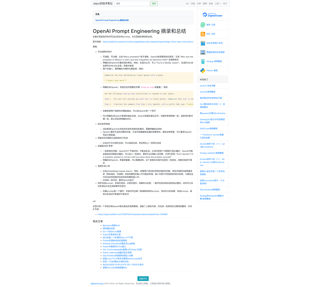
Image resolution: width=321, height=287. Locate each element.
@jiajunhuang (97, 283)
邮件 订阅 (210, 24)
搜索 (154, 3)
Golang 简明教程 (214, 61)
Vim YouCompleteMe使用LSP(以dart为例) (122, 249)
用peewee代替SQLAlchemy (212, 113)
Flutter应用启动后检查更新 (115, 240)
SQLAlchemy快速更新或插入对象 (118, 255)
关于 (225, 3)
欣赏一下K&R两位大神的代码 (116, 261)
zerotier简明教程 (207, 92)
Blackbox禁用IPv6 (111, 225)
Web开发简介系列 (214, 43)
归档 (193, 3)
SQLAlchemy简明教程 (210, 189)
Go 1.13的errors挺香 (112, 231)
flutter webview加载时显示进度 (117, 252)
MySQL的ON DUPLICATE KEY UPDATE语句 (123, 264)
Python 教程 (212, 70)
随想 (205, 3)
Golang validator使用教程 (212, 153)
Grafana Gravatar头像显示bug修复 (119, 243)
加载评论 (143, 278)
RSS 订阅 (210, 34)
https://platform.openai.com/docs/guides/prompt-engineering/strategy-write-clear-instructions (148, 41)
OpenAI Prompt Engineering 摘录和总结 (112, 20)
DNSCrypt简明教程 (209, 128)
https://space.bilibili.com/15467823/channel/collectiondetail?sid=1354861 (133, 214)
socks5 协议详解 (207, 85)
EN (187, 3)
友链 (211, 3)
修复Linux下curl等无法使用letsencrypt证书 (122, 258)
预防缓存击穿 (109, 228)
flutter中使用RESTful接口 (114, 246)
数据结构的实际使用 (215, 52)
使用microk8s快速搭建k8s (115, 267)
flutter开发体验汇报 (112, 234)
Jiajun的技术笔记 (102, 3)
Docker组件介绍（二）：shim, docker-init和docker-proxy (212, 162)
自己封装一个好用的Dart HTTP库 (118, 237)
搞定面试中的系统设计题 (211, 98)
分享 (199, 3)
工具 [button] (217, 3)
